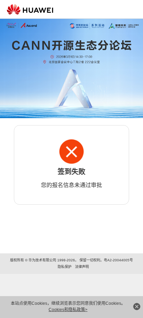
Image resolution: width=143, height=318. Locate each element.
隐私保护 (65, 267)
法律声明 (82, 267)
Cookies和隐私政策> (68, 309)
